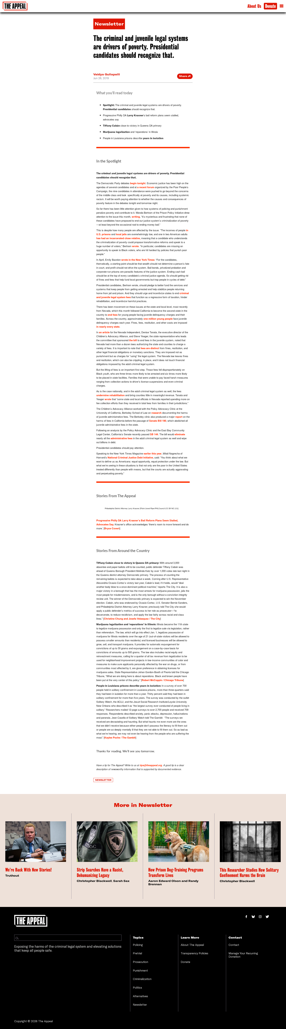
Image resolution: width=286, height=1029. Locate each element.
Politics (137, 987)
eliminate (180, 434)
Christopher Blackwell (94, 881)
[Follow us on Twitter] (268, 917)
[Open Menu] (281, 6)
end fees (113, 315)
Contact (234, 945)
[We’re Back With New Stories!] (35, 841)
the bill (133, 340)
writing (136, 216)
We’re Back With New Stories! (28, 870)
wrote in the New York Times (137, 260)
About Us (254, 6)
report (178, 417)
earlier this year (153, 453)
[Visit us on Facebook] (248, 917)
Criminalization (142, 979)
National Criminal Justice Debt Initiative (130, 457)
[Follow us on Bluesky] (255, 917)
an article (104, 332)
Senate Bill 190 (157, 420)
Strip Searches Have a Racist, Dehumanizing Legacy (100, 872)
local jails (121, 234)
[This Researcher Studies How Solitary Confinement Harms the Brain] (250, 841)
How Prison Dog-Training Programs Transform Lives (175, 872)
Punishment (140, 970)
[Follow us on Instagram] (261, 917)
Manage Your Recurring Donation (243, 954)
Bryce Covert (111, 528)
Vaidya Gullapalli (106, 74)
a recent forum (145, 187)
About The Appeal (192, 945)
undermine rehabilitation (110, 395)
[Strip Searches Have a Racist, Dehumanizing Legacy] (107, 841)
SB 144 (154, 434)
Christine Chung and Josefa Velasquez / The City (132, 618)
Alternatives (140, 996)
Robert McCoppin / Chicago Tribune (162, 680)
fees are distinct (150, 348)
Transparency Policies (194, 953)
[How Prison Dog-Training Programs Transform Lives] (178, 841)
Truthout (12, 875)
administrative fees (121, 438)
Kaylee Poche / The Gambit (120, 737)
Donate (270, 6)
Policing (138, 945)
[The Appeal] (15, 6)
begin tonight (137, 183)
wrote (135, 246)
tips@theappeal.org (151, 765)
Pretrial (137, 953)
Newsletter (103, 780)
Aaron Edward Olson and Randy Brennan (173, 882)
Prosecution (140, 962)
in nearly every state (107, 326)
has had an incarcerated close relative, (118, 238)
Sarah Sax (121, 881)
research (156, 413)
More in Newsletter (143, 805)
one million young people (158, 318)
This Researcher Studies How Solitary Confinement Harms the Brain (249, 872)
